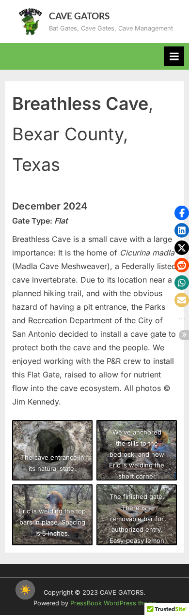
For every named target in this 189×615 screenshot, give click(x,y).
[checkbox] (25, 590)
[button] (181, 213)
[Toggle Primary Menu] (174, 56)
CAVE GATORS (79, 15)
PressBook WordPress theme (113, 603)
